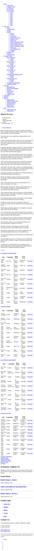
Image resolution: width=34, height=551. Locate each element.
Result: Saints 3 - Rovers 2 (9, 493)
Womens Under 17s (12, 78)
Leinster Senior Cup (15, 37)
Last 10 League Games (6, 413)
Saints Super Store (11, 109)
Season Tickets (10, 106)
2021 (11, 18)
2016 (11, 25)
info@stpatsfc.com (5, 529)
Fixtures (9, 30)
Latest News (10, 5)
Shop (5, 108)
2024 (11, 13)
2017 (11, 23)
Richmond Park (11, 87)
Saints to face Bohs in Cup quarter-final (13, 486)
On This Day (10, 9)
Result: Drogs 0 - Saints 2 (9, 480)
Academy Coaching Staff (13, 82)
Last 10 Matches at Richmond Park (8, 253)
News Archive (10, 11)
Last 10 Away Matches (6, 306)
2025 (11, 12)
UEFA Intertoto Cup (15, 49)
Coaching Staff (10, 29)
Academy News (11, 6)
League (12, 33)
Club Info (6, 85)
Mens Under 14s (11, 70)
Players (6, 510)
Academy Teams (8, 56)
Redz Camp (10, 105)
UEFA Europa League (15, 43)
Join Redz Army (11, 104)
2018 (11, 22)
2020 (11, 19)
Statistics (9, 53)
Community (7, 95)
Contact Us (10, 92)
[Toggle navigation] (1, 1)
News (5, 4)
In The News (10, 8)
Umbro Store (10, 111)
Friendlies (12, 50)
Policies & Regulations (12, 88)
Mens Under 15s (11, 66)
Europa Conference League (17, 46)
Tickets (5, 98)
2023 (11, 15)
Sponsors (6, 97)
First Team (6, 26)
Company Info (10, 94)
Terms (5, 539)
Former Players (11, 54)
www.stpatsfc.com (5, 531)
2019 (11, 21)
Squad (8, 28)
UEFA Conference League (16, 44)
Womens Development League (14, 74)
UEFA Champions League (16, 42)
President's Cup (14, 39)
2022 (11, 16)
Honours (9, 89)
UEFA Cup (13, 47)
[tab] (17, 253)
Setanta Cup (13, 40)
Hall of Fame (10, 91)
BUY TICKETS (6, 127)
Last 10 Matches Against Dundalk (8, 360)
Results (9, 32)
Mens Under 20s (11, 57)
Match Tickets (10, 99)
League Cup (13, 36)
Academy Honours (11, 84)
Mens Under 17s (11, 61)
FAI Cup (12, 35)
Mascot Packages (11, 102)
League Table (10, 51)
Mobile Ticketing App (12, 101)
